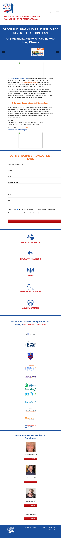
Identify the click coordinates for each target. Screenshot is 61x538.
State (10, 194)
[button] (3, 52)
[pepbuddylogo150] (30, 333)
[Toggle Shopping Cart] (50, 12)
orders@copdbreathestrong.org (17, 130)
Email (10, 176)
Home (43, 527)
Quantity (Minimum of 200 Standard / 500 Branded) (23, 213)
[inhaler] (30, 283)
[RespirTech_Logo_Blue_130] (30, 402)
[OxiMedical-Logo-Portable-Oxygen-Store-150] (30, 425)
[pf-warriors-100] (30, 353)
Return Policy (48, 529)
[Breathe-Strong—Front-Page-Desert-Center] (37, 48)
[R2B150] (30, 365)
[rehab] (30, 234)
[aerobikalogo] (30, 388)
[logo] (30, 392)
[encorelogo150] (30, 417)
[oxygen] (30, 299)
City (9, 188)
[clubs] (30, 266)
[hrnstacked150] (30, 383)
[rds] (30, 341)
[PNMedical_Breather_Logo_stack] (30, 409)
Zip (9, 200)
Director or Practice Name (16, 165)
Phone (10, 170)
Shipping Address (13, 182)
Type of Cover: (12, 209)
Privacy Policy (51, 527)
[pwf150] (30, 376)
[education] (30, 250)
